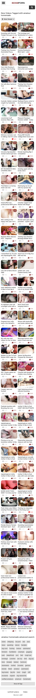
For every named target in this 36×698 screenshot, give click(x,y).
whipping (11, 641)
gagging (29, 652)
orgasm (12, 675)
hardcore (23, 662)
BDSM (18, 3)
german (27, 665)
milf (29, 672)
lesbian (16, 662)
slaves (17, 645)
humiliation (12, 652)
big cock (5, 648)
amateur (16, 669)
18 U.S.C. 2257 (18, 695)
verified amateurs (7, 679)
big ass (31, 658)
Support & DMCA (13, 692)
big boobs (5, 672)
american (18, 679)
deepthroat (10, 655)
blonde (4, 669)
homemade (26, 679)
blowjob (9, 662)
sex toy (19, 658)
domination (5, 665)
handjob (24, 645)
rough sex (28, 655)
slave (3, 645)
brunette (20, 665)
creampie (21, 652)
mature (18, 648)
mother (13, 665)
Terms (25, 692)
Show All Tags (18, 684)
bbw (3, 662)
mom (18, 672)
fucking (12, 648)
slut (24, 641)
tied (21, 655)
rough (24, 672)
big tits (12, 672)
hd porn (18, 641)
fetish (10, 669)
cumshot (12, 658)
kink (25, 658)
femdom (4, 652)
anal (28, 641)
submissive (26, 648)
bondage (5, 658)
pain (3, 655)
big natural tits (21, 675)
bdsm (4, 641)
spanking (10, 645)
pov (17, 655)
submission (24, 669)
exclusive (5, 675)
